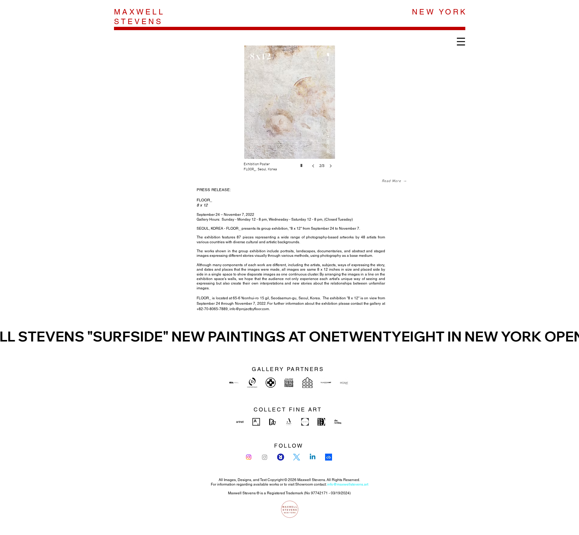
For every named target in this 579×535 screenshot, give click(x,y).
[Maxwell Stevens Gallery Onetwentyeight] (270, 382)
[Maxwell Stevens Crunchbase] (328, 457)
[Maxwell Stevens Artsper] (289, 422)
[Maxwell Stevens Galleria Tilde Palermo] (234, 382)
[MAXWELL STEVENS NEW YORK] (289, 509)
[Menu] (461, 41)
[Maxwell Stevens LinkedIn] (312, 457)
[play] (302, 163)
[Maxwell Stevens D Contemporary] (252, 382)
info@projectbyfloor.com (249, 309)
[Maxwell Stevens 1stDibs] (321, 422)
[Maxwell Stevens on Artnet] (240, 422)
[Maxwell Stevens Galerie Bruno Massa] (289, 382)
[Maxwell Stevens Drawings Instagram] (264, 457)
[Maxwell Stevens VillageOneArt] (326, 382)
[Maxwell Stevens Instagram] (248, 457)
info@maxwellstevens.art (347, 484)
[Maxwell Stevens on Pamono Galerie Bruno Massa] (305, 422)
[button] (290, 113)
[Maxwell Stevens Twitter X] (296, 457)
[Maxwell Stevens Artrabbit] (280, 457)
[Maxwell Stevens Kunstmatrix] (272, 422)
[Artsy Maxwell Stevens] (256, 422)
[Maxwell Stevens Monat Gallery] (344, 382)
